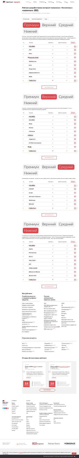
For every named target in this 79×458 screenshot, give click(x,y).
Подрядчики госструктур (58, 411)
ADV (30, 49)
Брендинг (28, 425)
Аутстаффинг (42, 425)
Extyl (30, 65)
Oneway (31, 127)
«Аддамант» (32, 139)
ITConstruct (32, 131)
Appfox (31, 249)
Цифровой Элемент (34, 72)
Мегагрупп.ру (32, 252)
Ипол (30, 53)
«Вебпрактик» (32, 61)
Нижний (30, 31)
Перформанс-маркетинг (31, 404)
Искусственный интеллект (45, 419)
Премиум (31, 97)
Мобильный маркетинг (30, 411)
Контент (28, 423)
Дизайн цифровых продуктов (45, 423)
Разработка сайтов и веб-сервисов (46, 404)
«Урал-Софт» (32, 260)
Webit (30, 76)
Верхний (49, 25)
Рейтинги (13, 404)
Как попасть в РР (15, 418)
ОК (74, 453)
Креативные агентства (30, 430)
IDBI (35, 366)
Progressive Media (63, 366)
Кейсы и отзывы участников (17, 419)
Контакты (14, 413)
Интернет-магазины (43, 409)
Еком (55, 421)
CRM (41, 418)
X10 (30, 264)
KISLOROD (32, 120)
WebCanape (32, 200)
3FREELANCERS (33, 268)
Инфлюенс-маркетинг (30, 428)
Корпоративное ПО (43, 416)
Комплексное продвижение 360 (60, 406)
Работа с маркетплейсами (31, 409)
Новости (13, 411)
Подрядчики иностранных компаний (61, 414)
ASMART (31, 188)
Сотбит (31, 192)
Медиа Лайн (32, 69)
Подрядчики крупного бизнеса (59, 412)
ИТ (54, 419)
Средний (66, 25)
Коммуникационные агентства (32, 432)
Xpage (30, 123)
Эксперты (14, 409)
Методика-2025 (15, 428)
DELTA (31, 256)
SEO (27, 413)
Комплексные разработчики (45, 421)
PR (26, 418)
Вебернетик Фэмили (34, 271)
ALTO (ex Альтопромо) (35, 142)
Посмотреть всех (49, 87)
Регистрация (14, 425)
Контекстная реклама (30, 406)
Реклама (13, 430)
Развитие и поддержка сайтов (45, 406)
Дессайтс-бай (32, 275)
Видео (27, 421)
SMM (27, 419)
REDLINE (31, 204)
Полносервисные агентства (59, 404)
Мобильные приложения (44, 414)
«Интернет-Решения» (35, 196)
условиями (21, 452)
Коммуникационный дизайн (31, 433)
